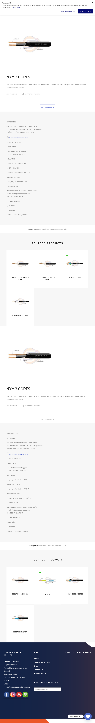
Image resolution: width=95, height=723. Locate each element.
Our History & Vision (42, 662)
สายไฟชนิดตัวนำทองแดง (46, 545)
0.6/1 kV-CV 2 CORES (20, 315)
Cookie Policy (15, 7)
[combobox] (47, 689)
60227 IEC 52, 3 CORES (20, 594)
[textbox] (47, 689)
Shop (36, 666)
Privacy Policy (40, 673)
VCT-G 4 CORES (75, 277)
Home (36, 658)
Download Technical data (18, 138)
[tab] (47, 108)
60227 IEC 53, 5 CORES (74, 594)
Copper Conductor (42, 229)
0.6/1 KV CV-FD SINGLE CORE (20, 278)
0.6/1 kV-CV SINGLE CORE (47, 278)
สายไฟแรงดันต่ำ (60, 545)
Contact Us (38, 669)
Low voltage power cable (58, 229)
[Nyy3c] (47, 45)
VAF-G (47, 594)
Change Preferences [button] (68, 11)
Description (47, 108)
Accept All (85, 11)
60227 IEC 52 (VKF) (20, 632)
